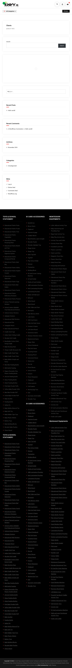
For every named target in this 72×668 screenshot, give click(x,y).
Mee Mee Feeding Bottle (12, 365)
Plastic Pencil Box (56, 259)
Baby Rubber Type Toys (11, 414)
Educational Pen (9, 322)
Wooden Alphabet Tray (34, 245)
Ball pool (30, 298)
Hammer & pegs (32, 232)
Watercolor (31, 361)
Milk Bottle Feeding (10, 368)
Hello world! (11, 110)
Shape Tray (31, 251)
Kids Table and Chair (34, 307)
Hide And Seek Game (34, 323)
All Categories (10, 11)
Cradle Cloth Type (10, 332)
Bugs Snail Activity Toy (57, 234)
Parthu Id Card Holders (34, 282)
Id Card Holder (32, 279)
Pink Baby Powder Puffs (11, 386)
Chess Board (8, 430)
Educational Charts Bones (58, 286)
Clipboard (30, 380)
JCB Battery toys (56, 390)
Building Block (32, 270)
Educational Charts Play (58, 277)
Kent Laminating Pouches (35, 288)
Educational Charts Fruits (12, 225)
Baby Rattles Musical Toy (12, 408)
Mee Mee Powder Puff (11, 392)
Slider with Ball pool (34, 295)
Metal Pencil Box (56, 262)
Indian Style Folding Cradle (12, 335)
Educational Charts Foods (12, 228)
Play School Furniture (57, 316)
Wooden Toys (32, 399)
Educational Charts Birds (58, 292)
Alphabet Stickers (10, 316)
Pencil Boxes (31, 367)
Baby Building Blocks (11, 424)
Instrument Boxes (33, 358)
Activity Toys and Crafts (58, 240)
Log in (10, 184)
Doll (29, 393)
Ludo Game (31, 317)
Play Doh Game (32, 348)
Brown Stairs (31, 226)
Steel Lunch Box (55, 253)
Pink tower (54, 344)
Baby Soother (8, 399)
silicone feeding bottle (11, 376)
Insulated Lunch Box (57, 246)
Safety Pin (7, 405)
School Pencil (32, 370)
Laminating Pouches (34, 291)
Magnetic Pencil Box (57, 256)
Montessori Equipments (58, 360)
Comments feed (12, 190)
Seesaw (30, 264)
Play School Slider (33, 261)
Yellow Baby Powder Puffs (12, 389)
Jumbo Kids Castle (56, 319)
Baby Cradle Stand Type (11, 353)
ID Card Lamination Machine (59, 408)
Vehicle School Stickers (12, 313)
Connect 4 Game (33, 326)
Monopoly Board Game (58, 383)
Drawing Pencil (32, 355)
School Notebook (33, 345)
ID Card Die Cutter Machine (59, 366)
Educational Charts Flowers (13, 299)
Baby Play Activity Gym (57, 237)
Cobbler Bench (32, 235)
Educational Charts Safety (12, 267)
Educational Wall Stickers (12, 319)
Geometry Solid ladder (34, 396)
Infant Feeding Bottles (11, 383)
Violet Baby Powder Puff (12, 395)
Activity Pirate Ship (56, 243)
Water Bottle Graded (57, 341)
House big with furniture (58, 265)
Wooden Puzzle (32, 242)
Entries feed (11, 187)
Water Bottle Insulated (57, 309)
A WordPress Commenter (15, 129)
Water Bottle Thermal (57, 313)
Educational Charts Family (12, 290)
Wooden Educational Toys (58, 363)
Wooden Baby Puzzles (11, 427)
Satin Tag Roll (32, 254)
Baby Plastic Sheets (10, 418)
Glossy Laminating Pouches (59, 331)
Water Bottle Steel (56, 306)
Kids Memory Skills (33, 314)
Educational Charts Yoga (12, 281)
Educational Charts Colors (59, 289)
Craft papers (31, 386)
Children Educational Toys (58, 398)
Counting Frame (32, 351)
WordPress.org (12, 194)
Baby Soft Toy (9, 411)
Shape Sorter (31, 248)
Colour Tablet (55, 354)
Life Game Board (33, 329)
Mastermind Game (33, 339)
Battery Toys (8, 421)
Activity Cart (54, 405)
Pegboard (30, 229)
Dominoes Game (33, 332)
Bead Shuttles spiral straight (36, 239)
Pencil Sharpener (33, 377)
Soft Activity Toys (56, 401)
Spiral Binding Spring (57, 325)
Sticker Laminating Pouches (59, 335)
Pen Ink (30, 364)
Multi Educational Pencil (12, 328)
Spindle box (31, 223)
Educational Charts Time (12, 232)
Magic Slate (31, 342)
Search (8, 41)
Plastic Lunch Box (56, 250)
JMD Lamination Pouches (35, 285)
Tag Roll (30, 258)
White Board (31, 301)
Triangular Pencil (9, 325)
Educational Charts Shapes (59, 269)
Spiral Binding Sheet (57, 322)
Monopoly (31, 310)
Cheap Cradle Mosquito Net (13, 350)
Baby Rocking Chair (10, 347)
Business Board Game (57, 387)
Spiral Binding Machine (57, 380)
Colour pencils (32, 383)
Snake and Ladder (56, 416)
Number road (55, 350)
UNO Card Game (32, 320)
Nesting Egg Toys (33, 389)
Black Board (31, 304)
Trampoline (31, 267)
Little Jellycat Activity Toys (59, 225)
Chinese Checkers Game (35, 336)
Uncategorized (12, 166)
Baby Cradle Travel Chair (12, 356)
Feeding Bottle (9, 402)
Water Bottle (54, 338)
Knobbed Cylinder (56, 347)
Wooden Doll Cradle (10, 338)
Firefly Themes (52, 665)
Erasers (30, 374)
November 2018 (12, 147)
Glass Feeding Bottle (11, 380)
